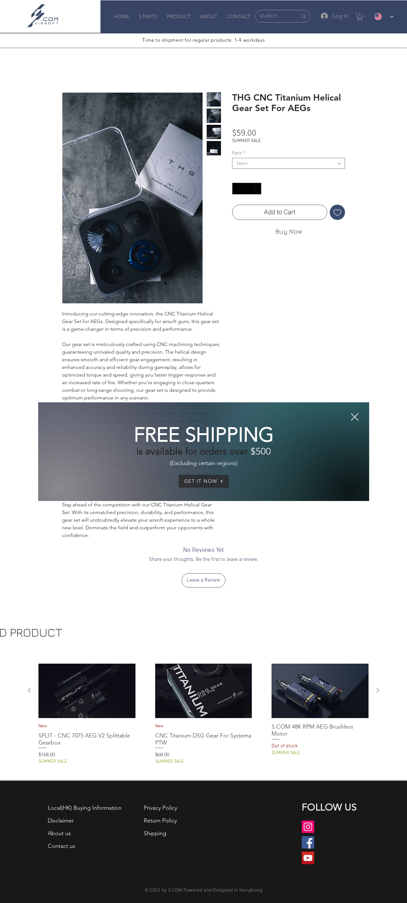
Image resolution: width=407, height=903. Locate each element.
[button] (354, 417)
